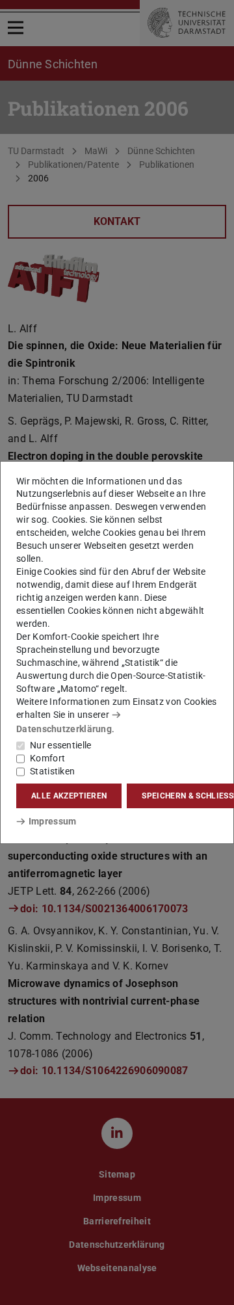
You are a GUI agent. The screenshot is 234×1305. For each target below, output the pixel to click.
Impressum (52, 821)
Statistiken (52, 771)
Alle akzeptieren (69, 795)
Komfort (47, 758)
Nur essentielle (61, 745)
